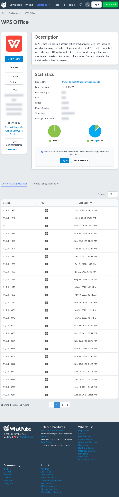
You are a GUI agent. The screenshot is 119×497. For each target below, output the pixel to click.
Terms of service (49, 477)
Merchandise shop (49, 489)
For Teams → (70, 4)
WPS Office (30, 13)
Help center (83, 430)
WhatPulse (14, 149)
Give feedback (84, 436)
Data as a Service (86, 450)
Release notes (85, 439)
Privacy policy (47, 474)
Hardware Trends (86, 448)
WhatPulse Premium (88, 442)
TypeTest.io (46, 442)
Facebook (8, 480)
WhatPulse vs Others (51, 492)
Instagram (8, 483)
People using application (46, 183)
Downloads (15, 4)
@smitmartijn (26, 437)
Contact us (46, 471)
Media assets (47, 483)
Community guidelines (51, 480)
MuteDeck (46, 436)
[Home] (2, 13)
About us (45, 468)
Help (56, 4)
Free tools (83, 453)
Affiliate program (49, 486)
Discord (7, 471)
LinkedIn (7, 477)
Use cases (83, 445)
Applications (14, 13)
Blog (5, 468)
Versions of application (14, 183)
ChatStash (83, 456)
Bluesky (7, 474)
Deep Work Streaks (87, 459)
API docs (82, 433)
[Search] (81, 4)
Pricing (29, 4)
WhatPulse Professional (52, 430)
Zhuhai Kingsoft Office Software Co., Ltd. (14, 131)
